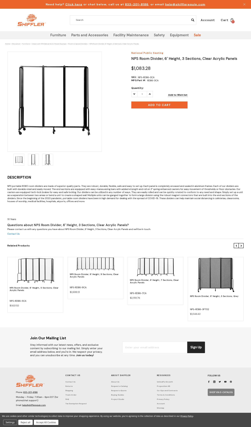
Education (16, 44)
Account (161, 403)
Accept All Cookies (46, 422)
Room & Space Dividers (78, 44)
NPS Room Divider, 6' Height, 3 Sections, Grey (214, 296)
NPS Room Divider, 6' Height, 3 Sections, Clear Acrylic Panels (114, 44)
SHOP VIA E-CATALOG (221, 392)
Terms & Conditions (166, 395)
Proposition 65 (163, 386)
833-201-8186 (136, 4)
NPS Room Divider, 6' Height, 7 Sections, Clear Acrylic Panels (154, 281)
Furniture (26, 44)
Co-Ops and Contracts (167, 390)
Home (7, 44)
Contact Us (13, 233)
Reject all (25, 422)
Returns (69, 386)
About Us (115, 382)
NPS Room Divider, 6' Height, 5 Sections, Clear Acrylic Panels (34, 289)
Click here (73, 4)
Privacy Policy (163, 399)
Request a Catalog (119, 386)
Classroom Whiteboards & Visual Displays (49, 44)
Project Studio (117, 399)
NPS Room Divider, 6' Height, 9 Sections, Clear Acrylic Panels (94, 275)
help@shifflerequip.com (185, 4)
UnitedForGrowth (165, 382)
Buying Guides (117, 395)
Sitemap (160, 408)
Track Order (71, 395)
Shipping (69, 390)
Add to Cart (35, 273)
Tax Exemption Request (76, 403)
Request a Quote (119, 390)
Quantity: (137, 88)
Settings (10, 422)
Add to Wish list (177, 94)
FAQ (67, 399)
